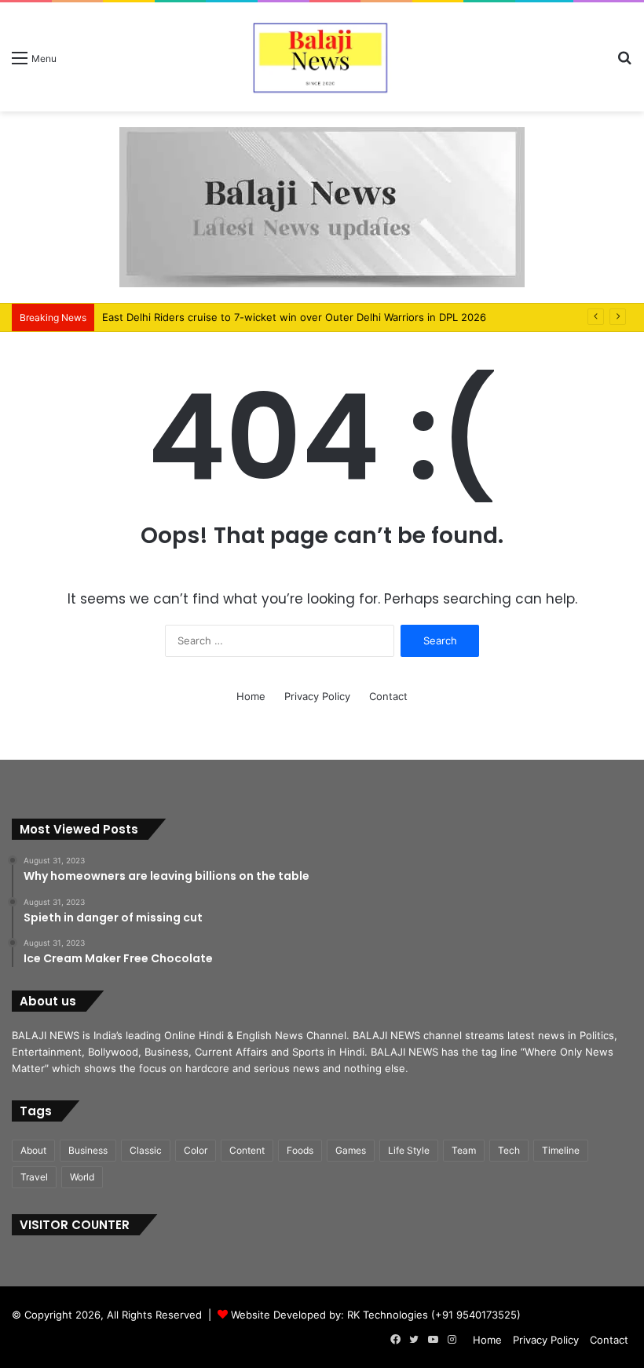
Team (464, 1150)
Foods (300, 1150)
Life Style (409, 1150)
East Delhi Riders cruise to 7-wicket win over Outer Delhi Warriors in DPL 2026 (294, 317)
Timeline (561, 1150)
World (82, 1177)
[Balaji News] (322, 56)
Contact (388, 696)
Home (250, 696)
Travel (34, 1177)
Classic (146, 1150)
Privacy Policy (317, 696)
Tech (509, 1150)
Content (247, 1150)
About (33, 1150)
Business (88, 1150)
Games (350, 1150)
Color (195, 1150)
